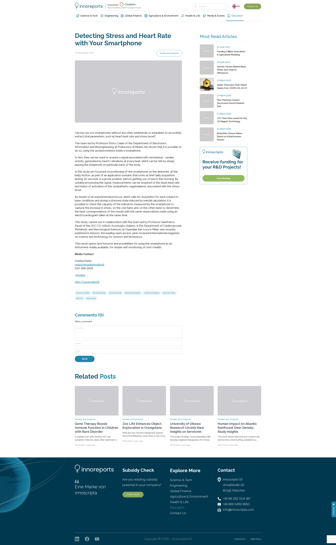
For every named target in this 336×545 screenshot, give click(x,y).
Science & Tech (181, 480)
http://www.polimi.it (87, 282)
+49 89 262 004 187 (236, 498)
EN (238, 6)
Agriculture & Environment (189, 496)
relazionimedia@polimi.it (89, 264)
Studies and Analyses (169, 53)
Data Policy (256, 539)
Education (177, 507)
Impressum (240, 539)
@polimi (80, 275)
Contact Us (252, 6)
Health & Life (179, 502)
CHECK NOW (133, 494)
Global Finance (180, 491)
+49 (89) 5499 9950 (236, 504)
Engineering (178, 485)
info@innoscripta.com (238, 510)
